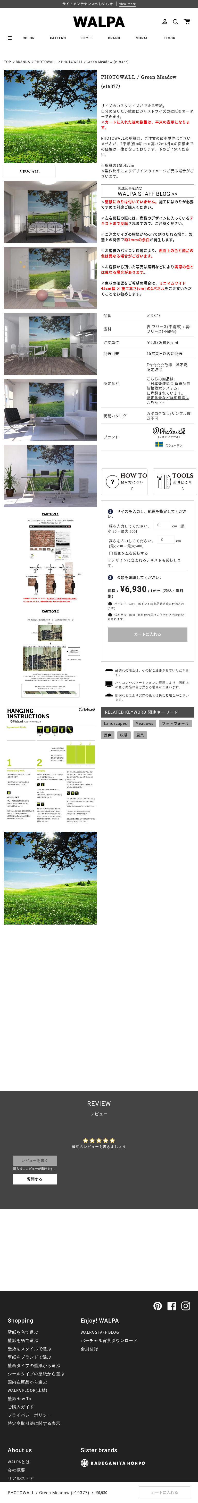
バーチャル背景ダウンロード (109, 1340)
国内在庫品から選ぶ (27, 1382)
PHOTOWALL (45, 62)
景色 (108, 734)
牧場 (124, 734)
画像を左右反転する (130, 553)
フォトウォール (175, 723)
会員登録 (89, 1349)
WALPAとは (19, 1462)
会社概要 (16, 1470)
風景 (140, 734)
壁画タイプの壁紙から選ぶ (34, 1366)
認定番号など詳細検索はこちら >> (168, 400)
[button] (175, 21)
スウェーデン (174, 445)
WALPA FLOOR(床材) (27, 1390)
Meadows (144, 723)
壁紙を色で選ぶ (23, 1332)
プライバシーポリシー (30, 1415)
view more (127, 4)
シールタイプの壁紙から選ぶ (36, 1374)
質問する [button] (35, 1179)
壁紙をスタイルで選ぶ (30, 1349)
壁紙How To (19, 1399)
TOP (7, 62)
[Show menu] (11, 38)
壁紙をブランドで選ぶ (30, 1357)
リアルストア (21, 1478)
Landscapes (115, 723)
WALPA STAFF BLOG (100, 1332)
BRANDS (23, 62)
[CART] (187, 21)
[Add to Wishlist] (147, 650)
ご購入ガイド (21, 1407)
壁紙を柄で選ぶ (23, 1340)
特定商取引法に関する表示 (34, 1423)
